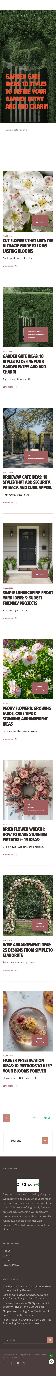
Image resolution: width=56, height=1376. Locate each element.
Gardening (40, 222)
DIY (29, 455)
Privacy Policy (11, 1265)
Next (47, 1118)
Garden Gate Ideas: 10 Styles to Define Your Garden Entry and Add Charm (26, 91)
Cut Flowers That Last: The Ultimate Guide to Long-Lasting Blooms (28, 245)
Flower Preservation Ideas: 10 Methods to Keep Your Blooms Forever (27, 1065)
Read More (10, 149)
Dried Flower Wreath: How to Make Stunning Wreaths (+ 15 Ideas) (25, 834)
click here (8, 1229)
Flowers (39, 219)
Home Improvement (36, 334)
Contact (7, 1255)
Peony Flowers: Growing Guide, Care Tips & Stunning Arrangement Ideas (27, 716)
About (6, 1250)
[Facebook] (5, 1363)
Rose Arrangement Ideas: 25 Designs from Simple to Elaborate (28, 950)
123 (34, 1118)
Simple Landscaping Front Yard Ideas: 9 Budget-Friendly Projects (28, 597)
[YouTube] (18, 1363)
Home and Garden (35, 331)
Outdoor (31, 338)
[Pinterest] (11, 1363)
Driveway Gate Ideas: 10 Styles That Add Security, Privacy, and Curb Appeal (27, 482)
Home (6, 1260)
